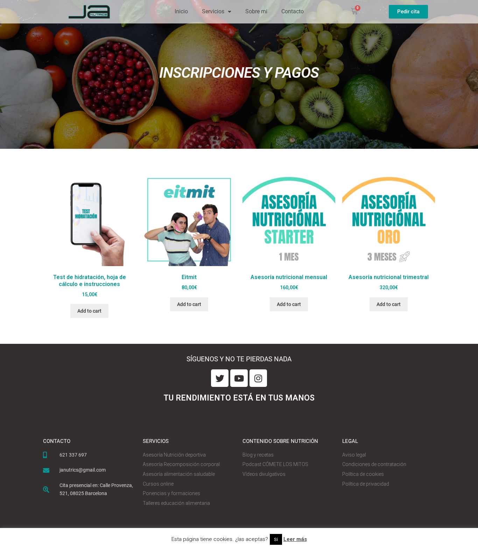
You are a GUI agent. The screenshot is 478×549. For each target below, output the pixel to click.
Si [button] (276, 539)
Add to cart (89, 311)
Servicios (213, 11)
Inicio (181, 11)
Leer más (295, 539)
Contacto (292, 11)
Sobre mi (256, 11)
